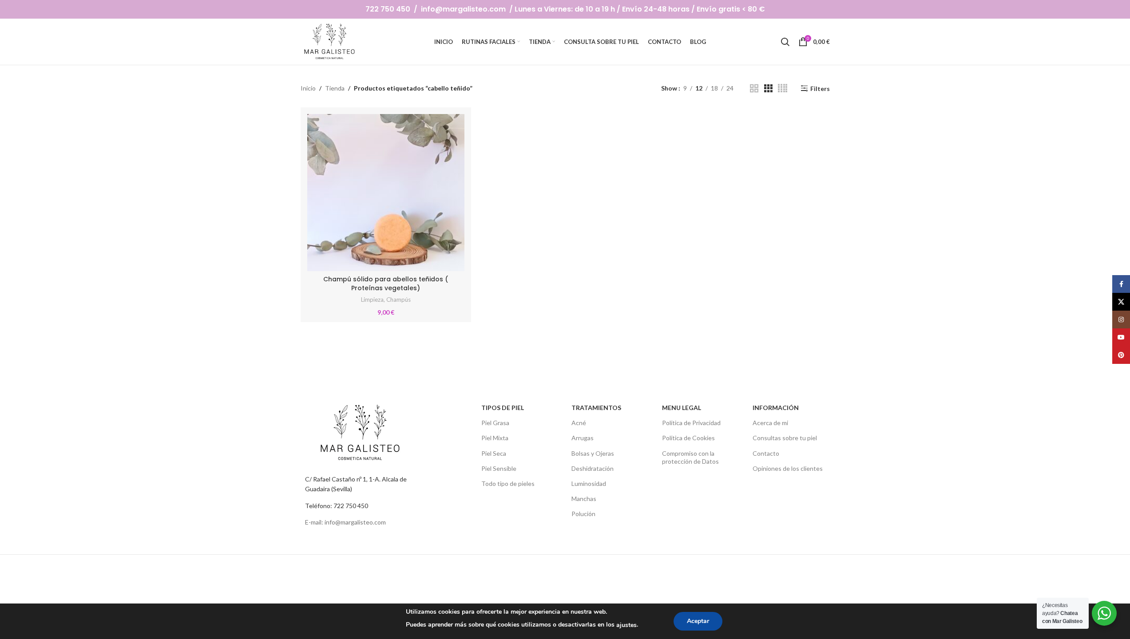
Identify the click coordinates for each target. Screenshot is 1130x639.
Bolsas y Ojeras (592, 453)
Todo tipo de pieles (508, 483)
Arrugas (582, 438)
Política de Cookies (688, 438)
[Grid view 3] (768, 88)
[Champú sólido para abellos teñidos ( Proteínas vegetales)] (385, 192)
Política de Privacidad (691, 422)
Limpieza (372, 299)
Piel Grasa (495, 422)
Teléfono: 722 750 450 (336, 505)
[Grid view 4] (782, 88)
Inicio (308, 88)
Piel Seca (493, 453)
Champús (398, 299)
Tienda (335, 88)
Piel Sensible (498, 468)
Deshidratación (592, 468)
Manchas (583, 498)
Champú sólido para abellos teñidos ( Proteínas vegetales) (385, 283)
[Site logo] (330, 41)
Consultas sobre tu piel (785, 438)
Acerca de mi (770, 422)
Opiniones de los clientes (788, 468)
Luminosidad (588, 483)
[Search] (785, 42)
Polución (583, 513)
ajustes (626, 625)
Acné (578, 422)
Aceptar (698, 621)
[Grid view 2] (754, 88)
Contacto (766, 453)
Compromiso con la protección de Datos (690, 457)
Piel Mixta (494, 438)
